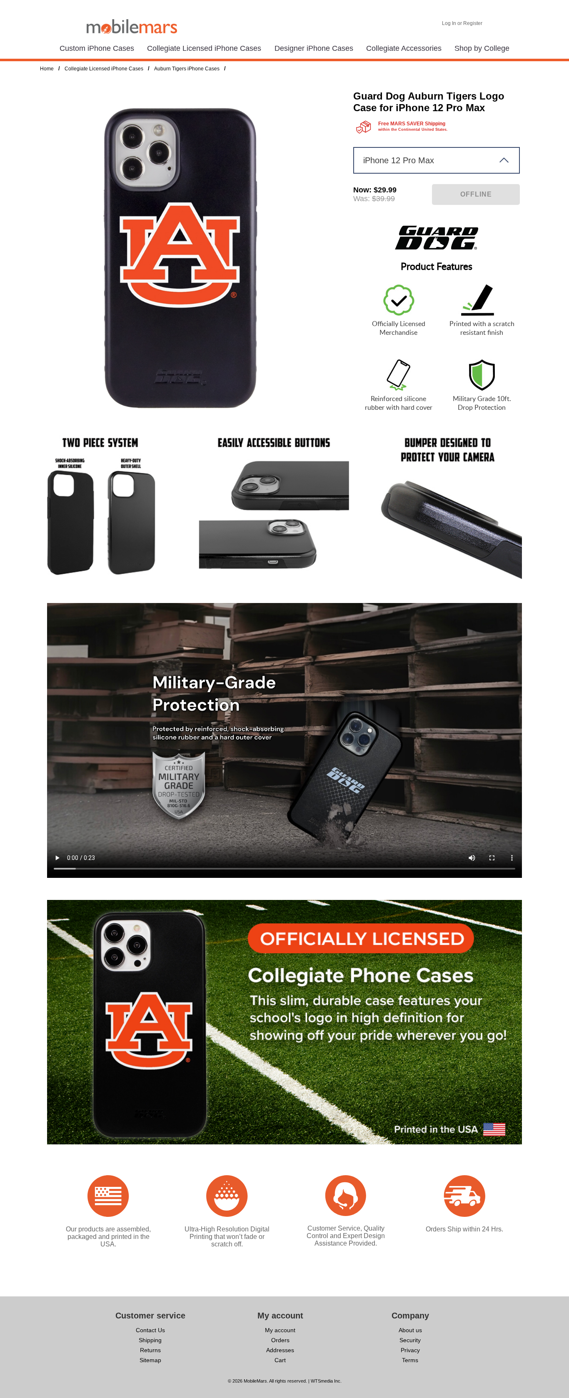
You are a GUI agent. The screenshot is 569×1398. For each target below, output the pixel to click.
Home (47, 69)
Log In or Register (462, 23)
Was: (361, 198)
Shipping (150, 1340)
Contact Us (150, 1330)
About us (410, 1330)
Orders (280, 1340)
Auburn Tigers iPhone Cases (187, 69)
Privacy (410, 1350)
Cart (280, 1360)
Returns (150, 1350)
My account (280, 1330)
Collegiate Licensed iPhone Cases (204, 48)
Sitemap (150, 1360)
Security (410, 1340)
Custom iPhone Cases (97, 48)
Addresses (280, 1350)
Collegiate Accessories (404, 48)
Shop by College (481, 48)
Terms (410, 1360)
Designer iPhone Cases (314, 48)
